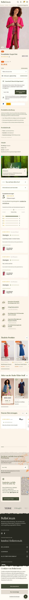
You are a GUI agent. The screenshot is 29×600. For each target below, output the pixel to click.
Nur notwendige (14, 592)
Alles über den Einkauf (13, 309)
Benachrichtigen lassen (20, 92)
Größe (2, 68)
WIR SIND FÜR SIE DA (12, 328)
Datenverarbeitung (5, 472)
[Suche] (17, 1)
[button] (26, 413)
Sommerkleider (13, 5)
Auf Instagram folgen (9, 498)
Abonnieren (25, 467)
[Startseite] (5, 2)
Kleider (6, 5)
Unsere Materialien (12, 322)
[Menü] (26, 1)
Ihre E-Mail (4, 467)
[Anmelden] (20, 1)
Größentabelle (24, 68)
